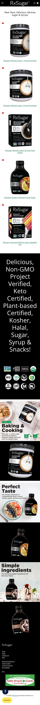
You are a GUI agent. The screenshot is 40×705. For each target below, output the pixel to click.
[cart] (37, 3)
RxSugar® (15, 695)
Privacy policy (6, 663)
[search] (34, 3)
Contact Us (5, 655)
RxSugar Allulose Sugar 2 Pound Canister (20, 105)
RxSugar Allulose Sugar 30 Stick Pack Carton (20, 151)
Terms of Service (7, 665)
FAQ (3, 671)
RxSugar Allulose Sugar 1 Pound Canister (20, 60)
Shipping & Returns (8, 661)
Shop (3, 651)
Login (3, 653)
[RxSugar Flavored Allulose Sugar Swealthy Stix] (20, 222)
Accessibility (6, 667)
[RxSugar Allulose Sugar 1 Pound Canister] (20, 40)
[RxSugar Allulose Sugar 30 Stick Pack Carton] (20, 130)
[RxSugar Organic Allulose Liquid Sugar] (20, 177)
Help (3, 657)
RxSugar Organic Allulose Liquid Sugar (20, 197)
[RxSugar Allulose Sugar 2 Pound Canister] (20, 85)
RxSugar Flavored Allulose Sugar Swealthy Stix (20, 243)
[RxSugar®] (20, 3)
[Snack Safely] (20, 685)
